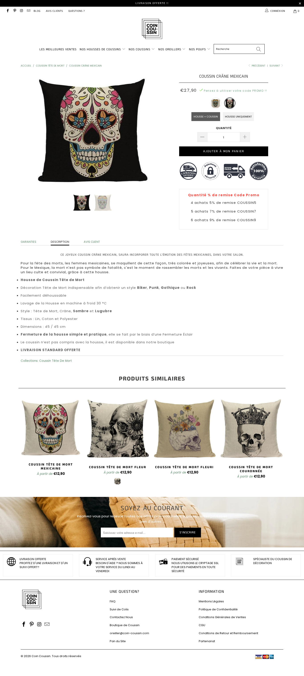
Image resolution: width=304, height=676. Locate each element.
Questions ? (76, 11)
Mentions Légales (211, 601)
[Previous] (28, 130)
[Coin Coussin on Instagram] (21, 11)
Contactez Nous (121, 617)
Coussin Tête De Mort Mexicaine (50, 427)
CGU (202, 625)
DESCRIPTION (60, 242)
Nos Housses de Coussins (100, 49)
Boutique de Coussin (125, 625)
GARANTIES (28, 242)
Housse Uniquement (238, 116)
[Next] (156, 130)
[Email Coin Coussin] (28, 11)
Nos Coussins (139, 49)
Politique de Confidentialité (218, 609)
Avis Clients (54, 11)
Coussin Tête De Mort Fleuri (184, 428)
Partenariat (207, 641)
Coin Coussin (41, 656)
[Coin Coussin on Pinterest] (14, 11)
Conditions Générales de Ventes (222, 617)
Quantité (223, 128)
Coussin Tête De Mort (55, 361)
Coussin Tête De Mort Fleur (117, 428)
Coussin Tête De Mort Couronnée (251, 428)
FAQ (113, 601)
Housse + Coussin (206, 116)
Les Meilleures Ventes (58, 49)
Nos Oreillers (169, 49)
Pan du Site (118, 641)
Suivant (275, 65)
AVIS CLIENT (92, 242)
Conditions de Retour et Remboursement (228, 633)
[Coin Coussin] (152, 29)
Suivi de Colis (119, 609)
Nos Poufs (197, 49)
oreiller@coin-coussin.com (129, 633)
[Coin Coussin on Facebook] (7, 11)
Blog (37, 11)
